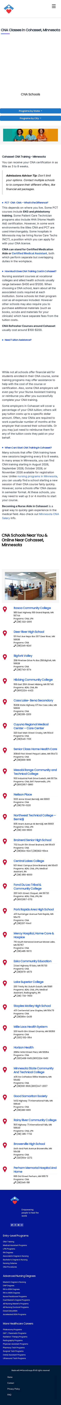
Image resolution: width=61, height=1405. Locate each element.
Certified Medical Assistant (29, 253)
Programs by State (29, 110)
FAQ (9, 1395)
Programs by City (29, 118)
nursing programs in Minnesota (37, 476)
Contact (10, 1383)
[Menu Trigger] (54, 6)
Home (9, 1377)
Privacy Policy (13, 1389)
